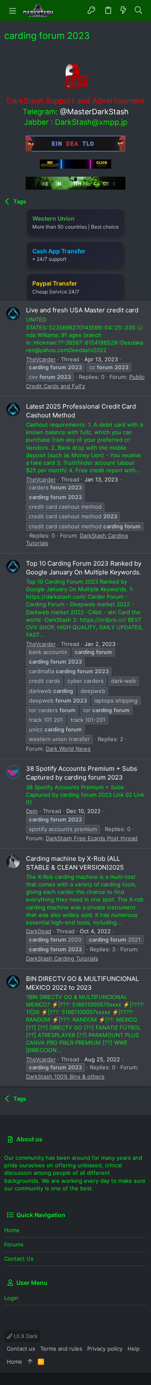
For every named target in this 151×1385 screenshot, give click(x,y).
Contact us (19, 1258)
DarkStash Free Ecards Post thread (92, 838)
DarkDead (38, 931)
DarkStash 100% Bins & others (65, 1076)
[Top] (30, 1361)
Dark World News (68, 748)
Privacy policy (104, 1348)
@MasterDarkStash (94, 111)
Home (12, 1230)
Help (134, 1348)
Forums (13, 1244)
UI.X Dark (25, 1336)
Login (11, 1298)
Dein (32, 811)
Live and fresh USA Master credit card (82, 310)
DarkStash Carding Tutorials (62, 958)
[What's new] (123, 10)
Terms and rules (61, 1348)
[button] (12, 10)
